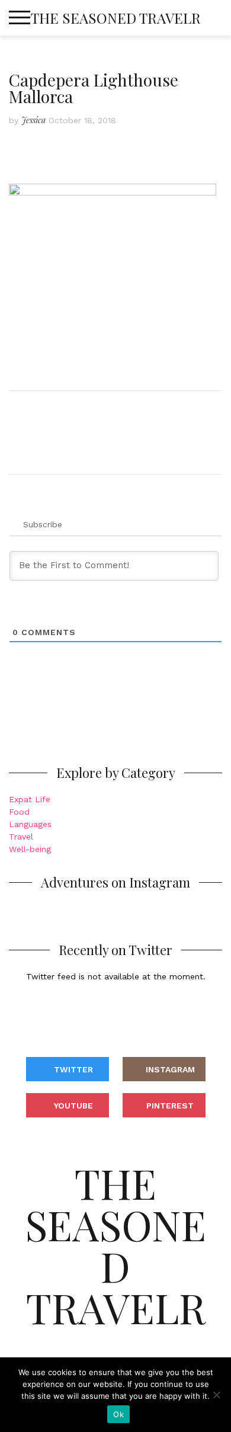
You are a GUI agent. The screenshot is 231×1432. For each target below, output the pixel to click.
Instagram (170, 1069)
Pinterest (170, 1105)
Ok (118, 1414)
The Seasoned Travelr (116, 17)
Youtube (73, 1105)
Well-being (30, 849)
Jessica (33, 120)
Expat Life (29, 799)
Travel (21, 836)
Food (19, 811)
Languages (30, 824)
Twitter (73, 1069)
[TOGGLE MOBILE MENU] (19, 17)
